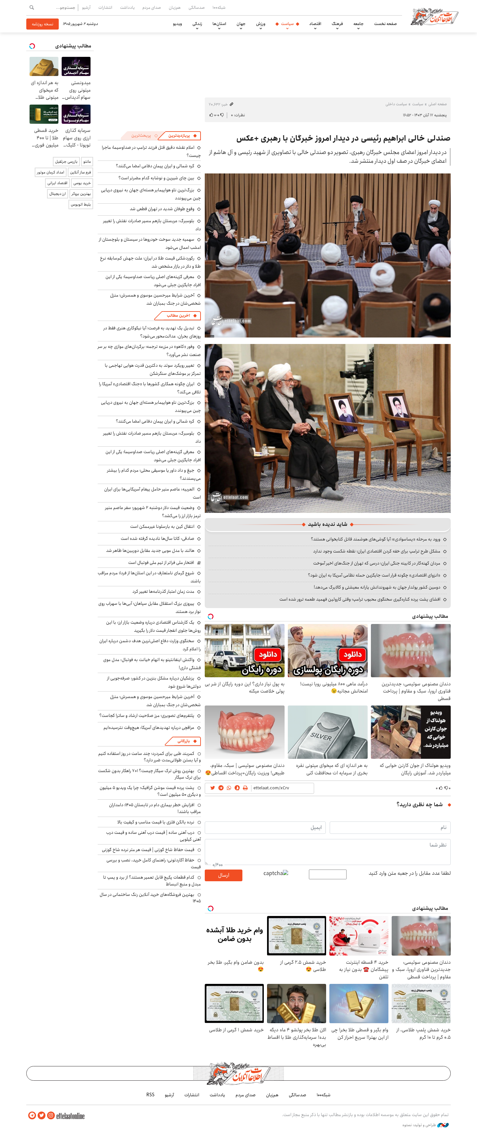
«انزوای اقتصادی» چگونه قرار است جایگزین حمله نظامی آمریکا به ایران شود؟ (374, 575)
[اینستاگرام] (51, 1116)
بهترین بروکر (81, 194)
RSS (150, 1095)
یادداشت (127, 7)
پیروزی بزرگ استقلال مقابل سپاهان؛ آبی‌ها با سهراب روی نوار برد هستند (149, 607)
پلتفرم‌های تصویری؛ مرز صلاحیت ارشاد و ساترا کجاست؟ (146, 715)
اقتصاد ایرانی (57, 183)
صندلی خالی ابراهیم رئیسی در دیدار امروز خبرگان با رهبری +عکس (343, 138)
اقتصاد (315, 23)
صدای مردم (151, 7)
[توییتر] (41, 1116)
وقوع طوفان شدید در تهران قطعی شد (162, 208)
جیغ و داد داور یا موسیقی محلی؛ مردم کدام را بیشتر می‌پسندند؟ (154, 474)
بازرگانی (183, 741)
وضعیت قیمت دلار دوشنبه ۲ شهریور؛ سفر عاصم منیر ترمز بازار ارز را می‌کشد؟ (153, 511)
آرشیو (86, 7)
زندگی (197, 23)
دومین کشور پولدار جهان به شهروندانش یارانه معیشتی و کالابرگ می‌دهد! (377, 587)
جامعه (358, 23)
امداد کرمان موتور (50, 172)
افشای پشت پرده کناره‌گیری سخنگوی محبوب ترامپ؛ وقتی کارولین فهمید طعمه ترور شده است (359, 599)
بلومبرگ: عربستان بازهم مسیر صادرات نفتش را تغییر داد (152, 225)
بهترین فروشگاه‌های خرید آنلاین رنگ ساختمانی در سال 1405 (150, 898)
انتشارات (105, 7)
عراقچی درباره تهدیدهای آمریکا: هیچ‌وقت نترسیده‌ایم (149, 727)
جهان (241, 23)
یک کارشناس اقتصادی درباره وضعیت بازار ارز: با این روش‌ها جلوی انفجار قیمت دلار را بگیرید (153, 626)
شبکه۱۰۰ (219, 7)
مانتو (87, 162)
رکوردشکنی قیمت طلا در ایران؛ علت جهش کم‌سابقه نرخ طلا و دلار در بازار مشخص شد (150, 262)
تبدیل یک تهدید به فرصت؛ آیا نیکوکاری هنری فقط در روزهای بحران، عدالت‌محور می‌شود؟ (152, 332)
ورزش (260, 23)
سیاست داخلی (396, 104)
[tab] (183, 135)
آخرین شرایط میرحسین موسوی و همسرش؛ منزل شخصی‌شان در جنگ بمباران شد (155, 299)
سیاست (287, 23)
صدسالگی (197, 7)
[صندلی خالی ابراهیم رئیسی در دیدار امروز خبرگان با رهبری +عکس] (328, 255)
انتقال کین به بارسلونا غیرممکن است (162, 526)
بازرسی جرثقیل (66, 162)
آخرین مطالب (178, 315)
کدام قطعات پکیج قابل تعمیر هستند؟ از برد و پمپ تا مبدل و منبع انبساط (152, 880)
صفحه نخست (385, 23)
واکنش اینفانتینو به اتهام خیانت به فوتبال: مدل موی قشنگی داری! (152, 663)
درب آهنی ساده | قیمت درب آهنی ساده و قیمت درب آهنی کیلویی (153, 836)
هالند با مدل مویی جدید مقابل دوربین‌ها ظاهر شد (150, 550)
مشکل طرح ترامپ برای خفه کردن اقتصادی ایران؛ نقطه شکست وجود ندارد (376, 551)
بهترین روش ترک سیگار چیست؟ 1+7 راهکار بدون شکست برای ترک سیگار (149, 774)
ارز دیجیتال (57, 194)
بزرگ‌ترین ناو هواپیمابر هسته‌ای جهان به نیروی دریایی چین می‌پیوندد (151, 406)
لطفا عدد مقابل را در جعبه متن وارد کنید (410, 873)
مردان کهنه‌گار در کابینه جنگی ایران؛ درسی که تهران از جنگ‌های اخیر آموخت (376, 563)
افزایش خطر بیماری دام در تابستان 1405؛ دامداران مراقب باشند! (155, 808)
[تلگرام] (32, 1116)
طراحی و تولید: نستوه (419, 1125)
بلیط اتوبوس (81, 204)
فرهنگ (337, 23)
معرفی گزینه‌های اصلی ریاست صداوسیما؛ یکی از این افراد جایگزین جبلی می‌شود (153, 280)
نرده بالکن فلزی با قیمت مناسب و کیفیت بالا (155, 822)
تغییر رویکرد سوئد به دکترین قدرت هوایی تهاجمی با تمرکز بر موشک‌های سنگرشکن (153, 369)
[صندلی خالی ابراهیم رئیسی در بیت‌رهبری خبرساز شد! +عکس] (328, 428)
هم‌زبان (175, 7)
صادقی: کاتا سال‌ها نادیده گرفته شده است (157, 538)
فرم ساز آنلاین (80, 172)
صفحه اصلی (437, 104)
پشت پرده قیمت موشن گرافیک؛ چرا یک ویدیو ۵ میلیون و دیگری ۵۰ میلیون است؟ (150, 791)
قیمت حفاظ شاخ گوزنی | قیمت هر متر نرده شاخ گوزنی (148, 849)
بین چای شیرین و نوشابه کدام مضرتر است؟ (156, 178)
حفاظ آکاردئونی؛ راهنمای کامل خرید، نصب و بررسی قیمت (153, 863)
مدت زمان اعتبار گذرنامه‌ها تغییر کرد (163, 591)
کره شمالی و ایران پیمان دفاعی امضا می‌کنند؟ (155, 166)
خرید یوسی (82, 183)
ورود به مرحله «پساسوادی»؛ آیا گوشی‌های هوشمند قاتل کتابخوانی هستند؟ (375, 539)
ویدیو (177, 23)
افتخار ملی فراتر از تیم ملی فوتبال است (161, 562)
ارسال (223, 875)
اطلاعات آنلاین (434, 16)
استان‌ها (219, 23)
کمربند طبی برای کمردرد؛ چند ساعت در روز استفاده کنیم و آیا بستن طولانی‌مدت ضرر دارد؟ (149, 757)
